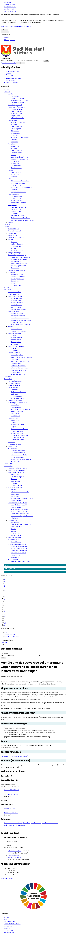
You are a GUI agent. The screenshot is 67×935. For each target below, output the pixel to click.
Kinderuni (14, 248)
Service (13, 531)
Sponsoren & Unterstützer (20, 514)
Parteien (14, 190)
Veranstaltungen (13, 229)
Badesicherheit (16, 364)
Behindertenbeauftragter (19, 157)
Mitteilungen (15, 96)
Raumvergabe (16, 129)
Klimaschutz (15, 405)
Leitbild (13, 422)
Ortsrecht (14, 140)
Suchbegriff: (5, 653)
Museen (10, 327)
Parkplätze (14, 390)
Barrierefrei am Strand (18, 370)
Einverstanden (5, 32)
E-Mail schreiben (13, 855)
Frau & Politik (15, 268)
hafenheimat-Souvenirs (19, 438)
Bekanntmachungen (11, 83)
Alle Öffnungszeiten (7, 878)
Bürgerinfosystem (10, 80)
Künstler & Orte (16, 507)
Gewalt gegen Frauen (18, 266)
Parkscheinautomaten (18, 392)
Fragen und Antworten (18, 192)
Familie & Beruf (16, 261)
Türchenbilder (16, 481)
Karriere (13, 155)
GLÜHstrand (15, 557)
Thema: (3, 655)
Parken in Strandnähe (18, 366)
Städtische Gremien (18, 183)
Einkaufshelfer (16, 461)
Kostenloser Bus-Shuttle (19, 512)
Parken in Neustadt (14, 388)
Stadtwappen (16, 211)
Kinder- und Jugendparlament (21, 187)
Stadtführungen (16, 301)
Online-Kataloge (16, 527)
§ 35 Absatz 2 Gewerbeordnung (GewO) (14, 756)
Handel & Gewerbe (14, 385)
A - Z (5, 42)
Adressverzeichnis (17, 109)
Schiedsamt (15, 281)
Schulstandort (16, 198)
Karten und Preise (17, 338)
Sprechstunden (16, 114)
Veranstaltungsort (17, 477)
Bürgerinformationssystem (20, 137)
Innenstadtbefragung (15, 381)
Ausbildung (15, 174)
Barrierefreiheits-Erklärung (12, 924)
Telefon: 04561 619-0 (14, 851)
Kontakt (6, 38)
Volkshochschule (17, 244)
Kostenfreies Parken (17, 398)
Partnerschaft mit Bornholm (20, 218)
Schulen (14, 242)
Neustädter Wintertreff (18, 553)
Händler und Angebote (19, 455)
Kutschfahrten (16, 555)
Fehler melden (9, 933)
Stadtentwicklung (14, 194)
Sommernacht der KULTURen (20, 324)
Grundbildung (16, 542)
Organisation (15, 116)
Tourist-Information (14, 292)
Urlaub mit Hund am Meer (19, 368)
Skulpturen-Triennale (18, 322)
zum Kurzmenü (9, 9)
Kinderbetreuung (13, 235)
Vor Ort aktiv (15, 414)
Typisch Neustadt (17, 303)
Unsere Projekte (16, 372)
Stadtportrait (12, 205)
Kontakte (14, 124)
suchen (3, 657)
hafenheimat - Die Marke (19, 435)
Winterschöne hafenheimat (17, 544)
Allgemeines (15, 522)
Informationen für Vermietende (21, 357)
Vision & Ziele (15, 420)
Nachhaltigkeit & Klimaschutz (17, 403)
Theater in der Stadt (18, 316)
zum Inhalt (7, 2)
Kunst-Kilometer (16, 305)
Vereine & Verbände (14, 231)
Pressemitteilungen (17, 431)
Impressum (8, 926)
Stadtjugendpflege (14, 253)
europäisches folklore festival (21, 320)
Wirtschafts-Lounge (14, 444)
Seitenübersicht (9, 922)
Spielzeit (14, 335)
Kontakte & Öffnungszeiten (17, 107)
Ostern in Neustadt (17, 103)
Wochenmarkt (12, 448)
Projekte (13, 427)
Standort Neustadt (14, 383)
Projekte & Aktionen (17, 411)
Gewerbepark (12, 446)
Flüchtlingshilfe (16, 285)
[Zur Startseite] (22, 56)
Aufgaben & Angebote (19, 259)
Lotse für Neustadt (17, 209)
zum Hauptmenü (10, 5)
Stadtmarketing (16, 168)
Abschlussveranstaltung (19, 509)
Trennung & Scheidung (19, 264)
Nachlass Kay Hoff (17, 251)
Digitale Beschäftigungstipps (21, 525)
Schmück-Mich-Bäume (19, 551)
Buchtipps (14, 483)
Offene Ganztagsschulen (16, 238)
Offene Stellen (16, 172)
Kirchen (13, 283)
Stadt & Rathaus (9, 634)
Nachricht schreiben (11, 794)
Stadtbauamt (16, 166)
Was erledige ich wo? (11, 72)
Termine (14, 479)
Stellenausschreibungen (12, 78)
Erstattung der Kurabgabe (20, 361)
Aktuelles (11, 94)
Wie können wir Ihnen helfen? (10, 61)
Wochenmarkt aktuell (18, 453)
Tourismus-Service (14, 353)
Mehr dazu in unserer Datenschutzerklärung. (16, 26)
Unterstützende (16, 485)
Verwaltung (12, 144)
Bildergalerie (15, 214)
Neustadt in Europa (17, 216)
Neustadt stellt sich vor (19, 207)
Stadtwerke (11, 442)
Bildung (10, 240)
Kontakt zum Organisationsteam (22, 498)
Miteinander (12, 272)
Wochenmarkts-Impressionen (21, 459)
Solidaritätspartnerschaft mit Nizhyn (23, 220)
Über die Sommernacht (19, 505)
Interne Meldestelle (17, 118)
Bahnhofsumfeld (17, 201)
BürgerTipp (14, 135)
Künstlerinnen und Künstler (20, 492)
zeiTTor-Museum (16, 307)
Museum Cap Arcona (18, 309)
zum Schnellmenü (10, 7)
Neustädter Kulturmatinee (20, 318)
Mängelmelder (9, 76)
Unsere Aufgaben (17, 355)
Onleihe (13, 529)
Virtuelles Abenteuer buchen (20, 562)
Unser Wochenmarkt (18, 451)
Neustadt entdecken (15, 296)
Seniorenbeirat (16, 185)
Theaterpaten (16, 342)
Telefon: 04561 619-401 (11, 790)
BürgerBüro (8, 74)
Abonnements (16, 340)
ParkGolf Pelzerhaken (18, 375)
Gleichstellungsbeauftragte (20, 159)
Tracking (7, 928)
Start (5, 632)
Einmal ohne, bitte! (17, 457)
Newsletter (14, 142)
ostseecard (15, 359)
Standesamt (15, 133)
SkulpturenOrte (16, 501)
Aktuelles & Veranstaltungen (20, 257)
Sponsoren (15, 494)
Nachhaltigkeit (16, 407)
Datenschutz (8, 930)
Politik (9, 179)
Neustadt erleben (13, 311)
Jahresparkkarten (17, 396)
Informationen (16, 475)
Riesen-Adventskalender (19, 429)
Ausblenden (4, 30)
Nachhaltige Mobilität (18, 203)
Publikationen (15, 416)
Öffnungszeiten (9, 40)
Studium (14, 177)
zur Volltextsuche (10, 11)
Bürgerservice (12, 120)
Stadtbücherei (16, 246)
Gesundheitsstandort (15, 401)
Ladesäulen (15, 394)
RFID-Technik (15, 533)
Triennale (14, 490)
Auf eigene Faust (17, 298)
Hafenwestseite (16, 196)
